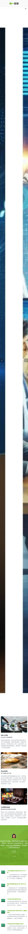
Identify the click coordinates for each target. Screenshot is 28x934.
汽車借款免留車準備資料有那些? (15, 923)
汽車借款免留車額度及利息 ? (14, 899)
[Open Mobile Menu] (25, 8)
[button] (2, 360)
